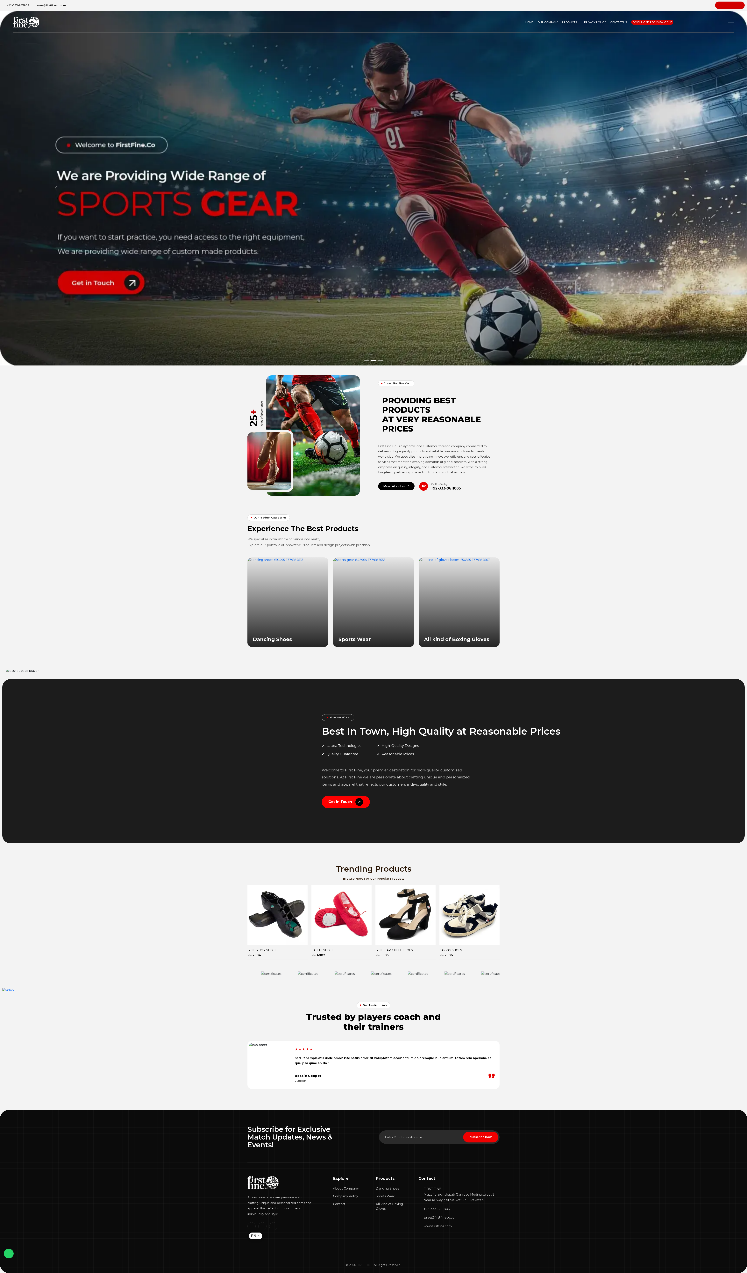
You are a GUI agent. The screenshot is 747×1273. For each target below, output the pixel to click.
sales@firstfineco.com (51, 5)
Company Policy (345, 1196)
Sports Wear (385, 1196)
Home (529, 22)
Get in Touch (344, 802)
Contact (339, 1204)
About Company (346, 1188)
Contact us (618, 22)
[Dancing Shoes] (275, 559)
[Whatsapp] (9, 1254)
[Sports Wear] (359, 559)
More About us (396, 486)
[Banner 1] (366, 360)
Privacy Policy (595, 22)
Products (569, 22)
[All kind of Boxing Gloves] (454, 559)
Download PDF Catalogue (652, 22)
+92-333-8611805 (17, 5)
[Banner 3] (380, 360)
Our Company (547, 22)
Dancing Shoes (387, 1188)
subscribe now (481, 1137)
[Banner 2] (373, 360)
